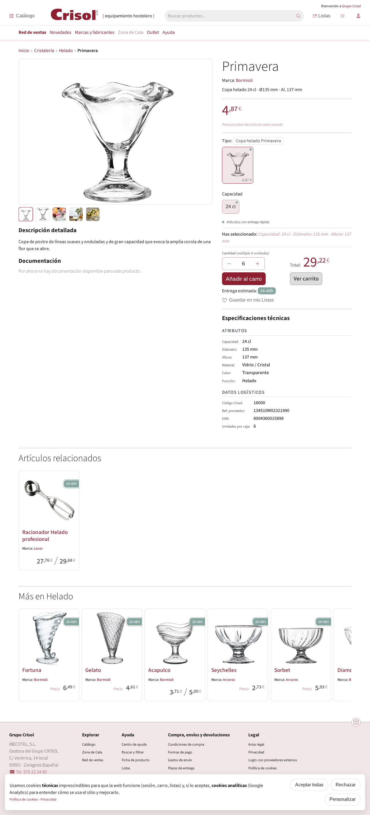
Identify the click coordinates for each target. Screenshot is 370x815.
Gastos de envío (180, 760)
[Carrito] (342, 16)
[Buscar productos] (298, 16)
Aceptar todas (309, 784)
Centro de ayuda (134, 744)
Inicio (23, 50)
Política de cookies (262, 768)
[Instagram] (356, 722)
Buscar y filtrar (133, 752)
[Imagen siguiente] (201, 131)
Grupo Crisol (351, 6)
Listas (324, 15)
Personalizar (343, 799)
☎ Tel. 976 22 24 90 (28, 772)
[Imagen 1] (42, 214)
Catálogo (88, 744)
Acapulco (159, 670)
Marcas (94, 32)
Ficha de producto (135, 760)
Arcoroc (229, 679)
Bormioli (244, 80)
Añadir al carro (244, 279)
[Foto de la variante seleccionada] (25, 214)
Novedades (60, 32)
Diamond (348, 670)
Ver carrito (306, 279)
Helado (66, 50)
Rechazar (346, 784)
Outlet (153, 32)
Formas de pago (180, 752)
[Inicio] (74, 15)
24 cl (231, 206)
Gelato (93, 670)
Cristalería (44, 50)
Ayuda (168, 32)
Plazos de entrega (181, 768)
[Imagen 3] (76, 214)
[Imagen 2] (59, 214)
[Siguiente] (345, 654)
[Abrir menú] (22, 16)
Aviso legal (256, 744)
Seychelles (223, 670)
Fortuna (31, 670)
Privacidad (256, 752)
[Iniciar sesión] (358, 16)
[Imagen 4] (93, 214)
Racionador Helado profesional (45, 535)
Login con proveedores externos (272, 760)
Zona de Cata (130, 32)
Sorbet (282, 670)
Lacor (38, 548)
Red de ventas (32, 32)
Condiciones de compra (186, 744)
